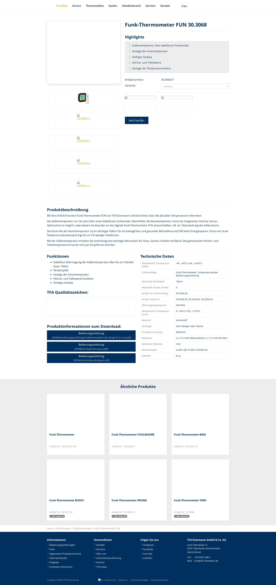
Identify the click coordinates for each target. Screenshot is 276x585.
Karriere (151, 6)
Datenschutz (110, 580)
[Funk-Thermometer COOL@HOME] (127, 412)
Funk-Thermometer (61, 434)
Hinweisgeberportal (159, 580)
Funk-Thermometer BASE (190, 434)
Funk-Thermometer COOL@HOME (133, 434)
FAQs (52, 549)
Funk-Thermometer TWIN (190, 500)
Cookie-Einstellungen (139, 580)
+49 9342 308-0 (202, 557)
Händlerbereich (131, 6)
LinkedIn (147, 558)
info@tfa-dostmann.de (206, 560)
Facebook (148, 549)
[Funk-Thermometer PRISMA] (127, 478)
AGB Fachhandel (58, 558)
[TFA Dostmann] (218, 580)
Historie (100, 562)
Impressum (123, 580)
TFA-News (101, 566)
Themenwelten (95, 6)
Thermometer (63, 528)
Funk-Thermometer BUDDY (66, 500)
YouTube (147, 553)
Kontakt (165, 6)
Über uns (101, 553)
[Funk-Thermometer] (65, 412)
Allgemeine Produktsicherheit (65, 553)
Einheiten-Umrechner (61, 566)
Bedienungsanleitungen (62, 544)
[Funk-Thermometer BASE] (190, 412)
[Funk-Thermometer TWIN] (190, 478)
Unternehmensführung (108, 558)
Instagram (148, 544)
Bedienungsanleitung (91, 335)
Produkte (61, 6)
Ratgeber (54, 562)
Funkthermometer (82, 528)
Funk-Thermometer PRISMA (129, 500)
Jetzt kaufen (136, 120)
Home (50, 528)
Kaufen (113, 6)
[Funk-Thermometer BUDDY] (65, 478)
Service (76, 6)
